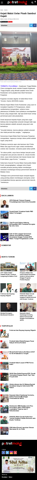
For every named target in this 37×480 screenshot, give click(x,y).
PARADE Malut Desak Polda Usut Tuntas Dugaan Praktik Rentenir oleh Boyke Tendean (22, 418)
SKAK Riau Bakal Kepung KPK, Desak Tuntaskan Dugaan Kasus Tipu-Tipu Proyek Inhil (22, 375)
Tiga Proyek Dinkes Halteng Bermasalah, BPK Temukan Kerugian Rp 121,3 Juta (22, 224)
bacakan (4, 21)
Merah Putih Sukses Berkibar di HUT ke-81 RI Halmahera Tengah (22, 352)
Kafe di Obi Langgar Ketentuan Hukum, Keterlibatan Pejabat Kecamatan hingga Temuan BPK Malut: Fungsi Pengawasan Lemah (21, 236)
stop (10, 21)
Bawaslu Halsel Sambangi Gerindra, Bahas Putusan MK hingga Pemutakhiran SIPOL (27, 316)
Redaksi (4, 477)
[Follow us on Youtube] (15, 452)
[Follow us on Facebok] (3, 452)
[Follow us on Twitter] (7, 452)
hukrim (5, 10)
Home (1, 10)
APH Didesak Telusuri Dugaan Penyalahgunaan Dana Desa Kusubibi (22, 201)
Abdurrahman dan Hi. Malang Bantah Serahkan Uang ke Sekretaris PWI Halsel (22, 386)
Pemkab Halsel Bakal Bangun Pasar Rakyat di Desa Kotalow (21, 341)
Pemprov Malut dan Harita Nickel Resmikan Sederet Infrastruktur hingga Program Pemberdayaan (27, 276)
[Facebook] (35, 25)
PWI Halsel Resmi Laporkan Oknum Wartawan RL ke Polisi (21, 428)
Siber (10, 477)
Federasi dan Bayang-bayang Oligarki (22, 330)
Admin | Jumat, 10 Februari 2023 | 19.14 (9, 19)
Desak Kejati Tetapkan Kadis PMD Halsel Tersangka (21, 212)
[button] (35, 1)
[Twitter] (31, 25)
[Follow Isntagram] (11, 452)
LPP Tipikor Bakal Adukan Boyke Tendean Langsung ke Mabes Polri (8, 274)
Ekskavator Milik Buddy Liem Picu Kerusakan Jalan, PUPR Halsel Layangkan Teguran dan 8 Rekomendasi (21, 408)
